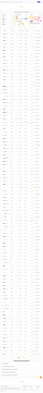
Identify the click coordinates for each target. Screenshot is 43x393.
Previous (29, 21)
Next (41, 21)
